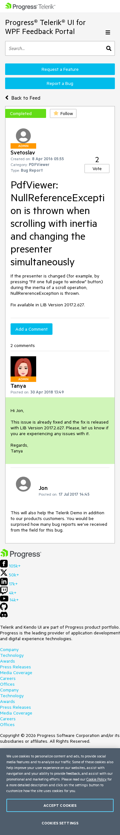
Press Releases (15, 667)
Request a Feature (60, 69)
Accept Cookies (60, 805)
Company (9, 649)
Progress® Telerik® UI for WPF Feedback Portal (45, 27)
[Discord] (4, 616)
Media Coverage (16, 672)
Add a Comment (31, 329)
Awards (7, 661)
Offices (7, 684)
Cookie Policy (96, 779)
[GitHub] (4, 609)
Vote (97, 168)
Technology (12, 655)
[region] (60, 791)
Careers (8, 678)
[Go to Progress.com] (21, 557)
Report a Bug (60, 83)
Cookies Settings (60, 823)
